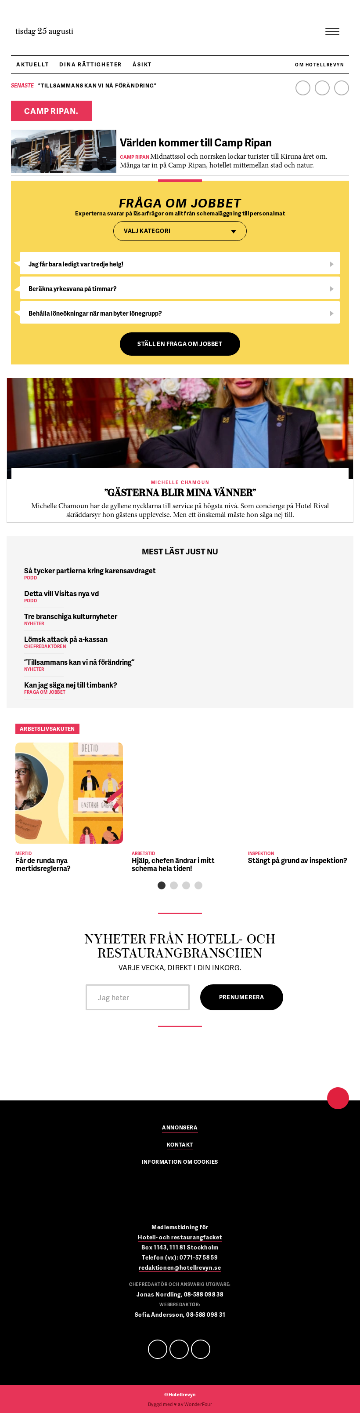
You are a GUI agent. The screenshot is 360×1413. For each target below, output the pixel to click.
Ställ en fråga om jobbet (180, 344)
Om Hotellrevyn (319, 65)
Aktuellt (32, 64)
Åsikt (142, 64)
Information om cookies (180, 1162)
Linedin (179, 1349)
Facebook (302, 87)
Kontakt (180, 1145)
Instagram (341, 87)
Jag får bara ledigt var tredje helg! (76, 264)
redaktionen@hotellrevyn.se (180, 1267)
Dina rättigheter (90, 64)
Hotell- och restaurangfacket (180, 1237)
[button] (161, 885)
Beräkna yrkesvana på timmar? (73, 288)
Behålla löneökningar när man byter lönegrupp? (95, 313)
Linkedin (322, 87)
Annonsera (180, 1128)
